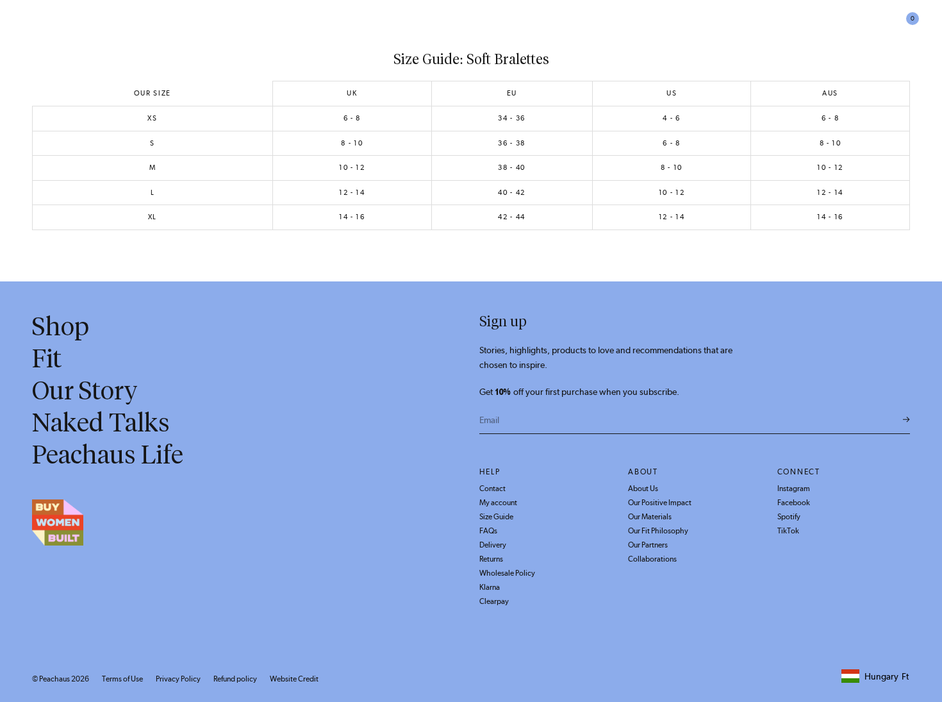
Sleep (256, 25)
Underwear (204, 25)
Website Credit (294, 678)
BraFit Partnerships (80, 25)
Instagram (793, 488)
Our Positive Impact (659, 502)
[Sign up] (906, 420)
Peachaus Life (314, 25)
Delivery (492, 544)
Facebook (793, 502)
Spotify (788, 516)
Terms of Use (122, 678)
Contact (492, 488)
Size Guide (496, 516)
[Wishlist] (858, 25)
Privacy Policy (178, 678)
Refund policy (235, 678)
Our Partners (648, 544)
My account (498, 502)
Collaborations (652, 559)
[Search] (834, 25)
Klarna (489, 587)
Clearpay (494, 601)
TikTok (788, 530)
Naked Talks (101, 422)
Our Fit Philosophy (658, 530)
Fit (47, 358)
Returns (491, 559)
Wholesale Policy (507, 573)
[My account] (882, 25)
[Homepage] (471, 25)
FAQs (488, 530)
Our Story (85, 390)
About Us (643, 488)
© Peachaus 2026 (60, 678)
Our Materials (650, 516)
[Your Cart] (905, 25)
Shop (152, 25)
